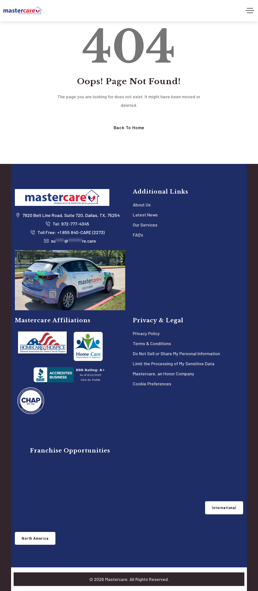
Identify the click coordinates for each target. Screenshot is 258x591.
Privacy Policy (146, 333)
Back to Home (129, 127)
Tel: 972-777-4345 (70, 223)
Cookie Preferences (152, 383)
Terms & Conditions (152, 343)
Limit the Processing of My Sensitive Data (173, 363)
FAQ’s (138, 235)
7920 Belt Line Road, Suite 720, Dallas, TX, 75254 (70, 215)
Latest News (145, 214)
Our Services (145, 225)
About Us (142, 204)
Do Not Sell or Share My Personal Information (176, 353)
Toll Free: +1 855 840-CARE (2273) (71, 232)
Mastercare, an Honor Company (163, 373)
